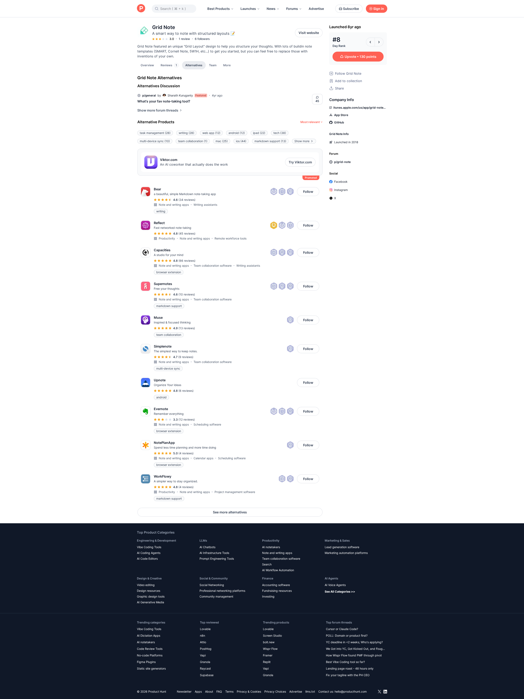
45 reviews (187, 233)
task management (155, 133)
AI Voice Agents (335, 585)
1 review (184, 39)
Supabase (207, 675)
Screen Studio (272, 635)
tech (279, 133)
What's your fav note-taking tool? (163, 101)
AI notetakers (271, 547)
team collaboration (192, 141)
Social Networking (212, 585)
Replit (267, 662)
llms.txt (310, 691)
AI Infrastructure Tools (214, 553)
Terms (229, 691)
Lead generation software (342, 547)
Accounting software (276, 585)
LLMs (203, 540)
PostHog (205, 648)
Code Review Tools (149, 648)
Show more (301, 141)
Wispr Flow (270, 648)
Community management (216, 596)
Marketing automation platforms (346, 553)
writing (186, 133)
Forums (292, 9)
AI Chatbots (207, 547)
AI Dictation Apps (148, 635)
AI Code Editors (147, 558)
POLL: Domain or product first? (347, 635)
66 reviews (187, 260)
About (209, 691)
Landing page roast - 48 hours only (349, 668)
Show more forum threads (157, 110)
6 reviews (186, 390)
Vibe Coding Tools (149, 547)
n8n (202, 635)
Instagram (341, 190)
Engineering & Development (156, 540)
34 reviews (187, 199)
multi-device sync (155, 141)
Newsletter (184, 691)
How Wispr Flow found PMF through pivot (354, 655)
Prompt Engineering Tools (217, 558)
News (271, 9)
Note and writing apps (174, 204)
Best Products (218, 9)
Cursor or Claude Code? (342, 629)
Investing (268, 596)
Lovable (205, 629)
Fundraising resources (277, 590)
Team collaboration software (213, 265)
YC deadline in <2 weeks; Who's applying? (354, 642)
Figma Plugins (146, 662)
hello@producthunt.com (351, 691)
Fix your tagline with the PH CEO (348, 675)
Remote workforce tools (230, 238)
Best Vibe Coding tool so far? (345, 662)
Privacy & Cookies (249, 691)
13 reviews (187, 328)
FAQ (219, 691)
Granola (205, 662)
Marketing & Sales (337, 540)
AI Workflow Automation (278, 570)
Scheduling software (207, 424)
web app (211, 133)
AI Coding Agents (148, 553)
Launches (248, 9)
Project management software (235, 492)
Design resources (148, 590)
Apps (198, 691)
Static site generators (151, 668)
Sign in (378, 9)
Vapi (203, 655)
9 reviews (185, 357)
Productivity (167, 238)
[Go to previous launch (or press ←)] (370, 42)
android (237, 133)
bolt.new (268, 642)
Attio (203, 642)
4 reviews (186, 453)
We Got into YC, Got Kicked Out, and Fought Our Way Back (355, 649)
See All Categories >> (340, 591)
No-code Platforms (149, 655)
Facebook (341, 181)
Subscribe (351, 9)
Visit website (309, 33)
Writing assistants (205, 204)
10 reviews (187, 294)
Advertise (316, 9)
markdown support (270, 141)
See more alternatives (230, 512)
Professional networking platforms (222, 590)
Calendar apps (203, 458)
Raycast (205, 668)
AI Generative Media (150, 602)
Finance (267, 578)
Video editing (146, 585)
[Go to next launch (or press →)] (379, 42)
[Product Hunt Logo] (141, 8)
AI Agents (331, 578)
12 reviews (187, 419)
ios (241, 141)
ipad (259, 133)
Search (267, 564)
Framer (267, 655)
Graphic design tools (151, 596)
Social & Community (214, 578)
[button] (227, 65)
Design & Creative (149, 578)
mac (222, 141)
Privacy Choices (275, 691)
